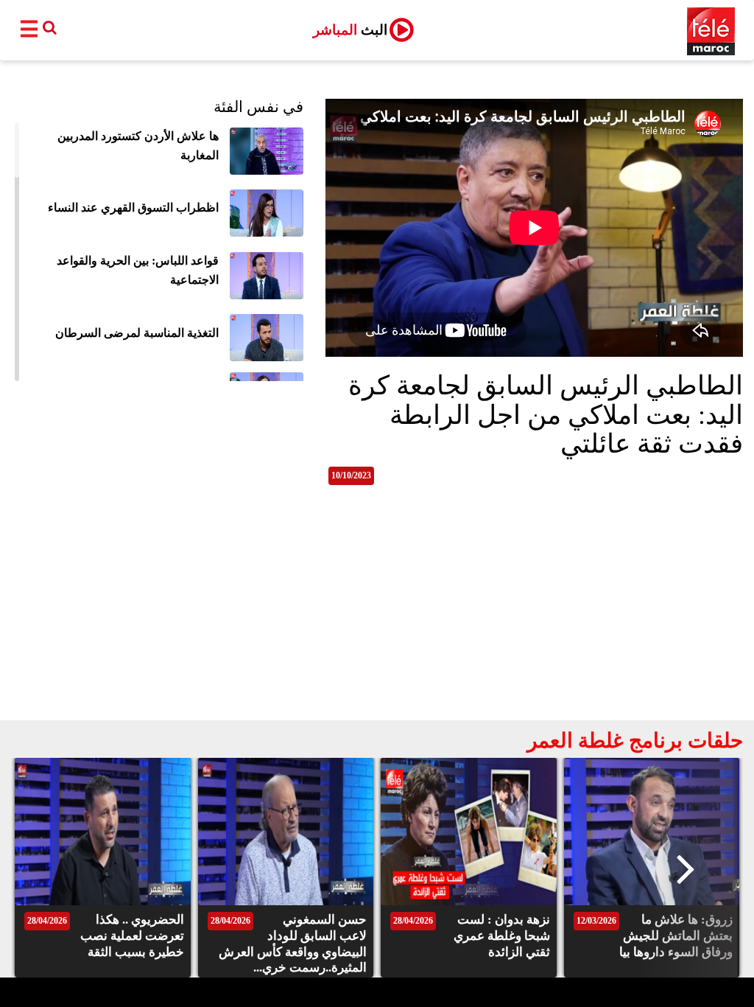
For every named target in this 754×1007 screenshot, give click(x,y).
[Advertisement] (377, 609)
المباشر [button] (350, 30)
